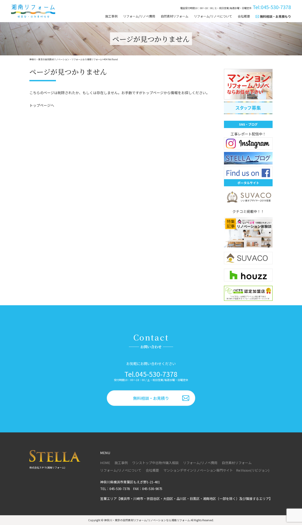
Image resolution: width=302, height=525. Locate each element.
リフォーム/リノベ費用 (139, 16)
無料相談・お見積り (151, 398)
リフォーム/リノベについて (213, 16)
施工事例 (111, 16)
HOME (105, 462)
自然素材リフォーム (175, 16)
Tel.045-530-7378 (151, 374)
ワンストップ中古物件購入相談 (155, 462)
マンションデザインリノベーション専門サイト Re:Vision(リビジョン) (216, 470)
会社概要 (244, 16)
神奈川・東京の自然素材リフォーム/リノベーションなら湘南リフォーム (147, 520)
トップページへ (41, 105)
